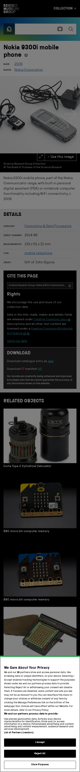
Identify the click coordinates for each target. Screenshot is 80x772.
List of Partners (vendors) (19, 733)
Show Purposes (40, 764)
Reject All (39, 753)
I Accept (40, 742)
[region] (40, 714)
